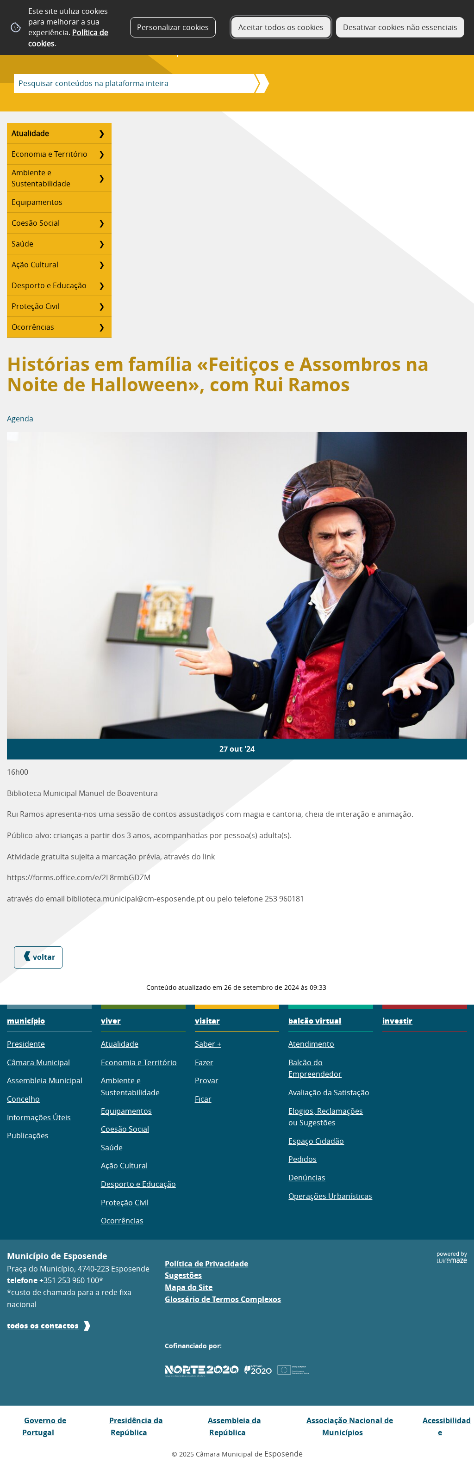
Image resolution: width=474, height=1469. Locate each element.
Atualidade (30, 133)
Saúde (22, 244)
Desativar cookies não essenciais (400, 27)
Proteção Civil (35, 306)
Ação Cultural (35, 264)
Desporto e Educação (49, 285)
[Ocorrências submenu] (101, 327)
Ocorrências (33, 327)
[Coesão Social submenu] (101, 223)
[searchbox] (131, 83)
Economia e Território (49, 154)
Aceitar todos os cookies (281, 27)
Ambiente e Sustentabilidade (41, 178)
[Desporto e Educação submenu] (101, 285)
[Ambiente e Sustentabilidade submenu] (101, 178)
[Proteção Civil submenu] (101, 306)
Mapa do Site (188, 1287)
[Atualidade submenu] (101, 133)
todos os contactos (43, 1325)
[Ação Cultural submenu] (101, 264)
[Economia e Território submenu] (101, 154)
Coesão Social (36, 223)
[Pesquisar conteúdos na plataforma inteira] (259, 83)
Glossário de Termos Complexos (223, 1299)
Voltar (44, 957)
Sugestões (183, 1275)
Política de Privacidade (206, 1264)
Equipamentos (37, 202)
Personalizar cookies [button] (173, 27)
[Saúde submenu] (101, 244)
